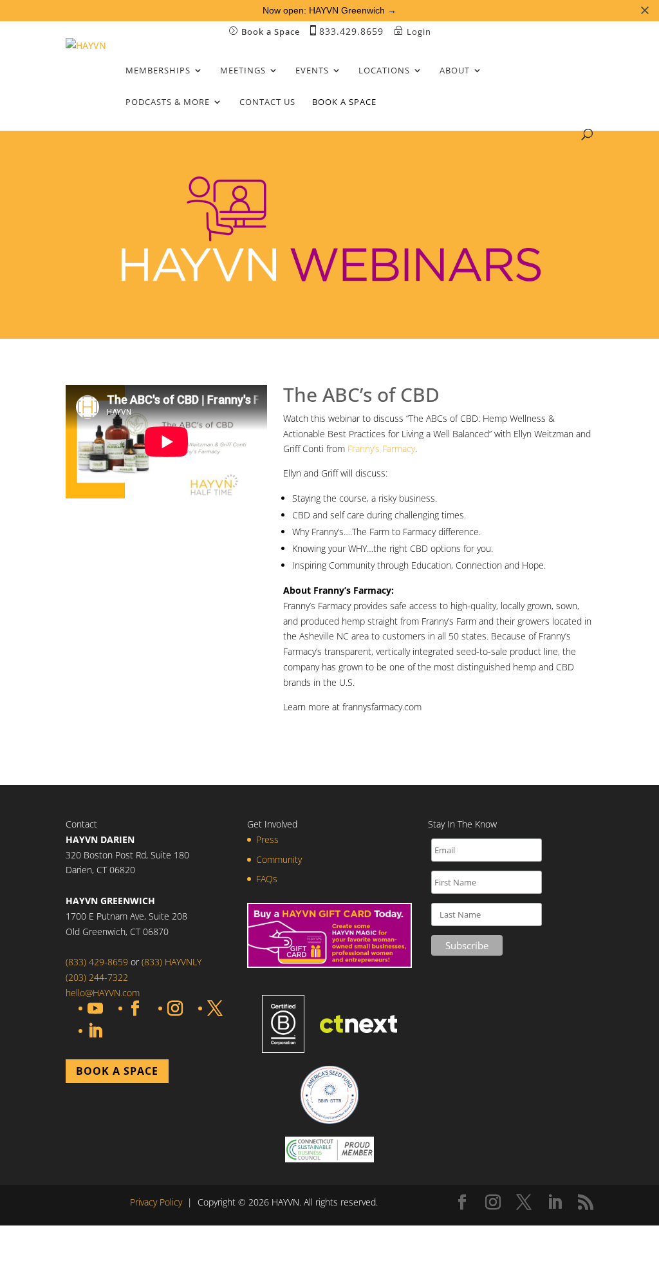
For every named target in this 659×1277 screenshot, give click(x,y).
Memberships (157, 71)
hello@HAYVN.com (103, 993)
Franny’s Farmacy (381, 448)
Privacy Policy (156, 1202)
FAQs (266, 879)
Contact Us (267, 102)
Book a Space (344, 102)
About (455, 71)
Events (312, 71)
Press (267, 839)
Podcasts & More (167, 102)
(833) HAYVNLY (170, 962)
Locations (384, 71)
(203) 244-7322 (97, 977)
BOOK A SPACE (117, 1071)
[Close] (645, 10)
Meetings (243, 71)
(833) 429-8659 (97, 962)
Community (279, 859)
